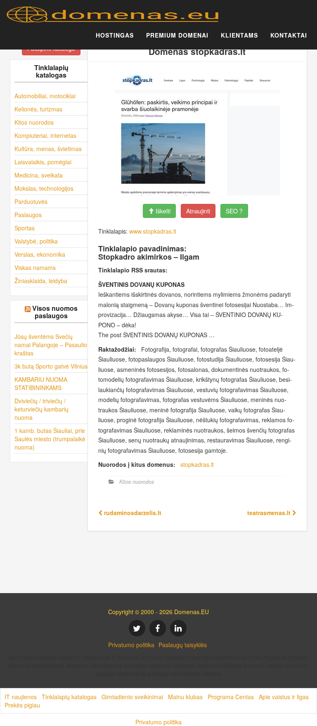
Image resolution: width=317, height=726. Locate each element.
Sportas (24, 228)
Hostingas (115, 35)
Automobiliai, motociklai (45, 96)
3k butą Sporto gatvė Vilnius (51, 366)
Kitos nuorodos (34, 122)
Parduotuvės (30, 201)
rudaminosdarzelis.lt (131, 512)
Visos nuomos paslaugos (55, 311)
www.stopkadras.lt (152, 231)
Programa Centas (231, 697)
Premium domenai (177, 35)
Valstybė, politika (36, 241)
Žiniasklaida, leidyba (40, 281)
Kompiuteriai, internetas (45, 135)
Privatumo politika (131, 645)
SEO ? (234, 211)
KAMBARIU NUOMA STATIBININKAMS (40, 383)
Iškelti (162, 211)
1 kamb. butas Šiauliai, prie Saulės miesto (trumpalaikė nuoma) (49, 438)
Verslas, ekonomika (39, 254)
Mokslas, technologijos (43, 188)
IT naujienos (21, 697)
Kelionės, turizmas (38, 109)
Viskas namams (35, 267)
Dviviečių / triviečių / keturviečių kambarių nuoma (41, 409)
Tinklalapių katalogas (69, 697)
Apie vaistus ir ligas (284, 697)
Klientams (239, 35)
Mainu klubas (185, 697)
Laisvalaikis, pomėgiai (42, 162)
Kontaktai (288, 35)
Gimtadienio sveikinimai (132, 697)
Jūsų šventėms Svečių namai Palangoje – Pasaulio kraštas (50, 344)
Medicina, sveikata (38, 175)
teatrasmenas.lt (269, 512)
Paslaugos (28, 214)
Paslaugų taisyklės (182, 645)
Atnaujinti (198, 211)
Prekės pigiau (22, 705)
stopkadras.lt (197, 464)
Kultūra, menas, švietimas (48, 148)
